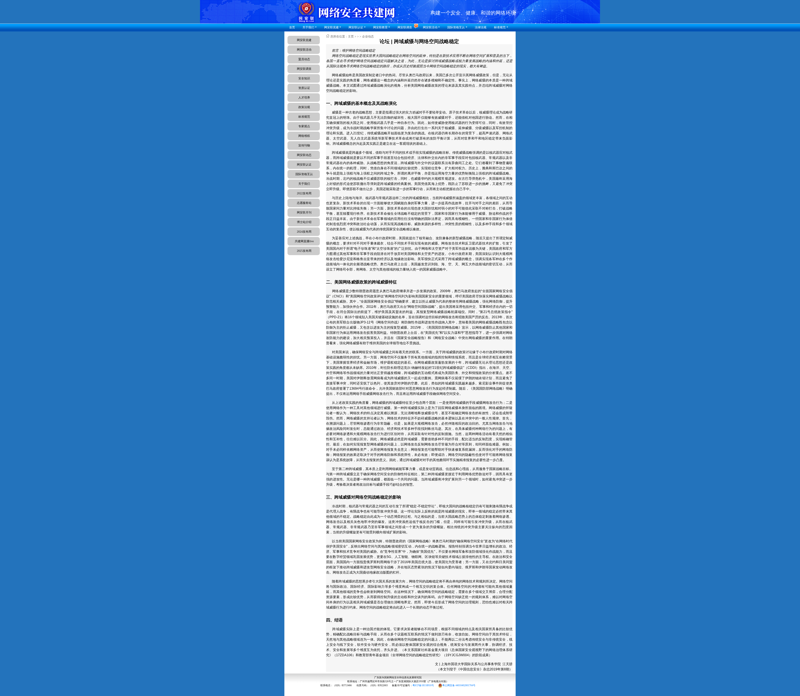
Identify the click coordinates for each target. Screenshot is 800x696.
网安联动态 (304, 155)
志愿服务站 (304, 203)
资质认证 (304, 88)
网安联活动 (304, 49)
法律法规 (480, 27)
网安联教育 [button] (380, 27)
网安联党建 (304, 40)
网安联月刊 (304, 212)
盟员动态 (304, 59)
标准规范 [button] (500, 27)
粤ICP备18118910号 (423, 685)
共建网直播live (304, 241)
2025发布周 (304, 250)
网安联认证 (356, 27)
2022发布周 (304, 193)
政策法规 (304, 107)
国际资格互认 (304, 174)
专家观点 (304, 126)
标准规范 (304, 116)
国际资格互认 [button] (456, 27)
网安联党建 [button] (331, 27)
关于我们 (304, 183)
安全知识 (304, 78)
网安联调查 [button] (405, 27)
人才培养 (304, 97)
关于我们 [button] (308, 27)
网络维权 (304, 135)
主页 (351, 36)
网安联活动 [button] (430, 27)
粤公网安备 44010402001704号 (458, 685)
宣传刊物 (304, 145)
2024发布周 (304, 231)
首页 (292, 27)
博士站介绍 (304, 222)
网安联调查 (304, 68)
